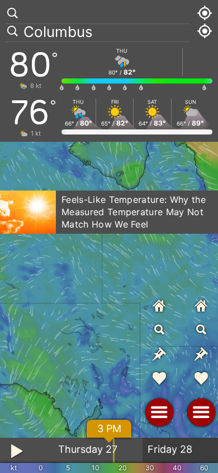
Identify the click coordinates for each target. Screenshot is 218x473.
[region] (109, 236)
